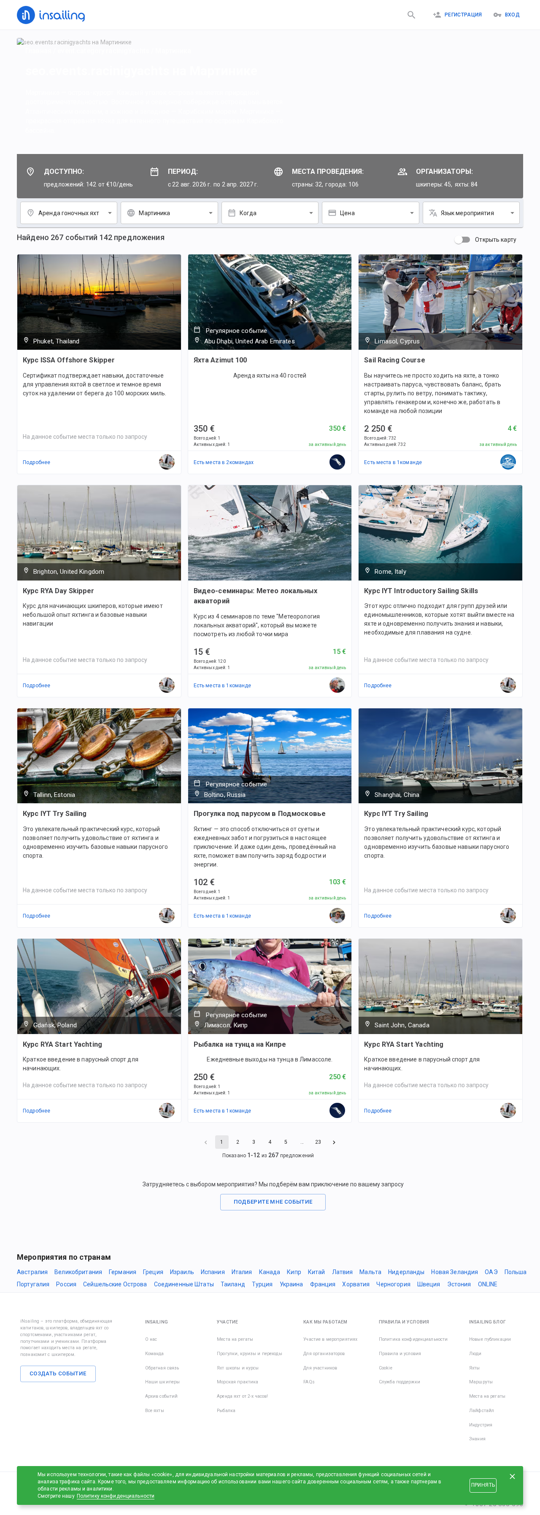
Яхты (474, 1368)
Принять (483, 1485)
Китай (316, 1272)
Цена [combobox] (347, 213)
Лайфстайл (481, 1410)
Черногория (393, 1284)
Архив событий (161, 1396)
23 (318, 1142)
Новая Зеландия (454, 1272)
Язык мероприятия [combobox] (467, 213)
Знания (477, 1439)
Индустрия (480, 1425)
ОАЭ (491, 1272)
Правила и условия (400, 1353)
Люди (475, 1353)
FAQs (309, 1382)
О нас (151, 1339)
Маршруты (481, 1382)
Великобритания (78, 1272)
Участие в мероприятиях (330, 1339)
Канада (270, 1272)
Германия (122, 1272)
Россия (66, 1284)
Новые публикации (490, 1339)
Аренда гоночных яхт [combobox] (69, 213)
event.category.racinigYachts (103, 51)
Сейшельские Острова (115, 1284)
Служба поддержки (399, 1382)
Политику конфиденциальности (116, 1496)
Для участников (320, 1368)
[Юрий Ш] (337, 685)
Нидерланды (406, 1272)
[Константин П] (337, 915)
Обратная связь (162, 1368)
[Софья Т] (337, 462)
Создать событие (58, 1373)
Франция (323, 1284)
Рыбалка (226, 1410)
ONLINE (488, 1284)
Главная (38, 51)
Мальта (370, 1272)
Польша (516, 1272)
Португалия (33, 1284)
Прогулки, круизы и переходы (249, 1353)
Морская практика (237, 1382)
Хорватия (356, 1284)
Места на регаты (235, 1339)
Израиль (182, 1272)
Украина (291, 1284)
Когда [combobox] (248, 213)
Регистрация (463, 15)
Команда (154, 1353)
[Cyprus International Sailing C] (508, 462)
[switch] (459, 240)
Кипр (294, 1272)
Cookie (385, 1368)
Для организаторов (324, 1353)
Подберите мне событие (273, 1202)
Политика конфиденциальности (413, 1339)
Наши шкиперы (162, 1382)
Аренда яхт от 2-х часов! (242, 1396)
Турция (262, 1284)
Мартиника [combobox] (154, 213)
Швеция (428, 1284)
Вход (512, 15)
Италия (242, 1272)
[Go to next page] (334, 1142)
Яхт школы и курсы (238, 1368)
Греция (153, 1272)
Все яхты (154, 1410)
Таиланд (233, 1284)
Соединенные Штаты (184, 1284)
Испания (213, 1272)
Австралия (32, 1272)
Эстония (459, 1284)
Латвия (342, 1272)
